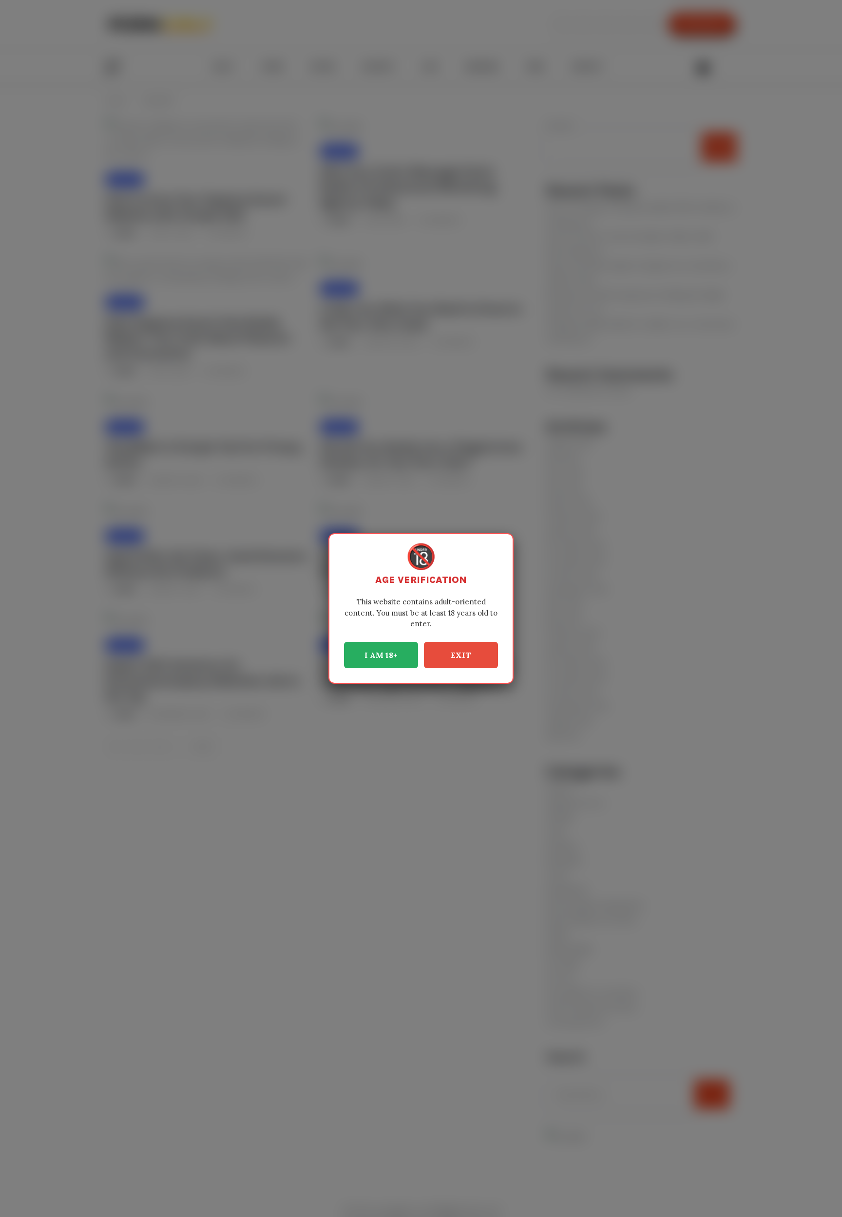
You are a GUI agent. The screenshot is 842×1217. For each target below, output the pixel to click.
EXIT (461, 655)
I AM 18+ (381, 655)
